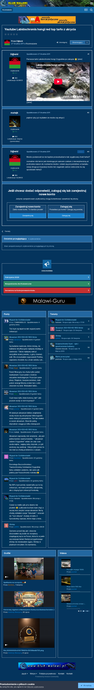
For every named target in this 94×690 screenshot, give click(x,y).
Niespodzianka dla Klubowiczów (18, 284)
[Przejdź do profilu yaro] (6, 479)
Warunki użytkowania (35, 687)
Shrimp (12, 524)
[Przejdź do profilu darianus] (6, 338)
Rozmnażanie (31, 44)
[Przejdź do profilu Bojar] (6, 367)
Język (24, 674)
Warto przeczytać (62, 357)
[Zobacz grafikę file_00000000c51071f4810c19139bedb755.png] (28, 633)
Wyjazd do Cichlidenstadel (19, 320)
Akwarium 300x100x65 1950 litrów (23, 337)
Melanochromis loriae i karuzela (75, 604)
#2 (88, 113)
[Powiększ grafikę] (76, 59)
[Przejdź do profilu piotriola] (52, 358)
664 (15, 136)
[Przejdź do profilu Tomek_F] (52, 329)
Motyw (33, 674)
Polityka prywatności (47, 674)
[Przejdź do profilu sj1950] (6, 525)
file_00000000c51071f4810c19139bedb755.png (23, 650)
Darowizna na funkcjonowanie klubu (20, 290)
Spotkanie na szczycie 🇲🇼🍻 (14, 582)
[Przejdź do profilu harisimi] (6, 497)
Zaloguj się (66, 215)
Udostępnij (62, 42)
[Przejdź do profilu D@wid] (7, 42)
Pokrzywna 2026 (12, 277)
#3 (88, 152)
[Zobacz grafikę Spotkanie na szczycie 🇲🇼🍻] (28, 569)
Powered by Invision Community (47, 676)
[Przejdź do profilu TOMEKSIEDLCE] (6, 321)
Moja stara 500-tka (74, 587)
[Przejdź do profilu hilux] (6, 392)
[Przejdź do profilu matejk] (14, 121)
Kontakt (61, 674)
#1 (88, 54)
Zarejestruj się (27, 215)
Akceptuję (86, 685)
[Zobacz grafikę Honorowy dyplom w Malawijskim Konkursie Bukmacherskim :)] (28, 599)
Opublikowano (30, 368)
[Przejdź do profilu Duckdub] (6, 457)
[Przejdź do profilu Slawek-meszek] (52, 345)
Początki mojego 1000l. (75, 569)
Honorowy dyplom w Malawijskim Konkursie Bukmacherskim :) (28, 610)
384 (15, 78)
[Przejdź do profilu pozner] (6, 407)
